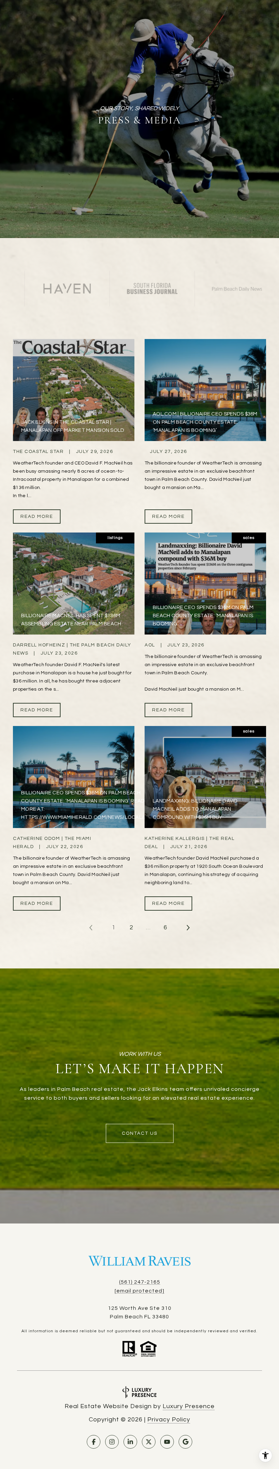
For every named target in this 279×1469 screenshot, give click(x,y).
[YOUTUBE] (167, 1442)
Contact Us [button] (140, 1133)
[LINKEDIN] (130, 1442)
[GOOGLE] (185, 1442)
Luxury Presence (189, 1406)
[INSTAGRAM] (112, 1442)
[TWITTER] (148, 1442)
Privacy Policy (168, 1419)
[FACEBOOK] (93, 1442)
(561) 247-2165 (139, 1282)
